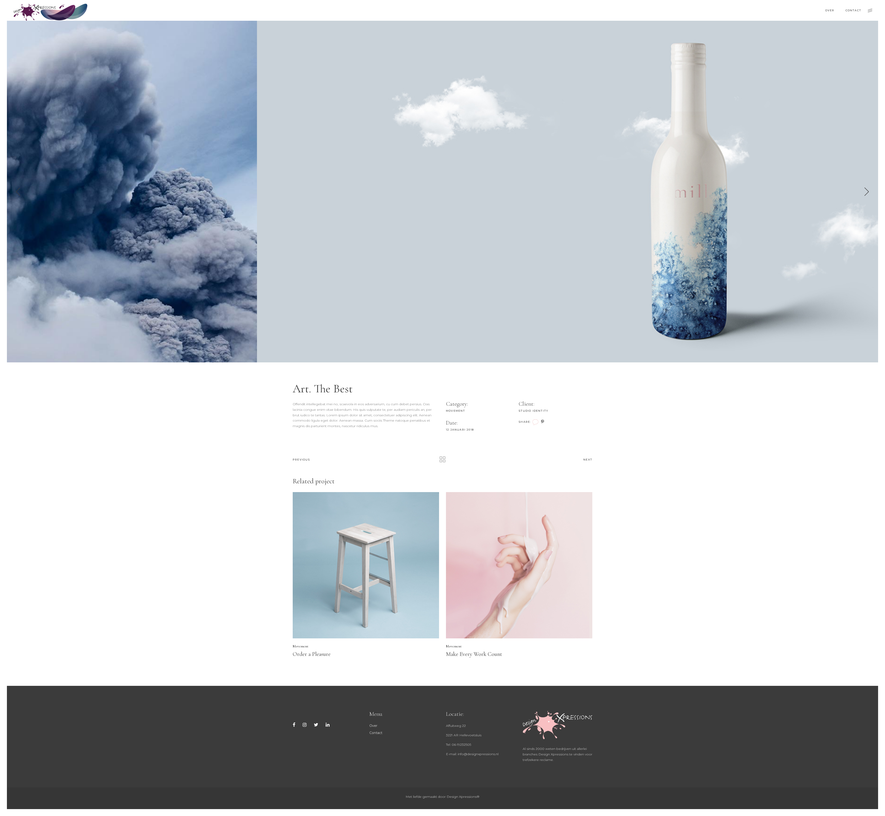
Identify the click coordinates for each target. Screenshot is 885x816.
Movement (455, 410)
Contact (375, 733)
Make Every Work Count (474, 654)
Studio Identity (533, 410)
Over (373, 726)
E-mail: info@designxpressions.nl (472, 754)
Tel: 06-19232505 (458, 745)
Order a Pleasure (311, 654)
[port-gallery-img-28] (442, 191)
